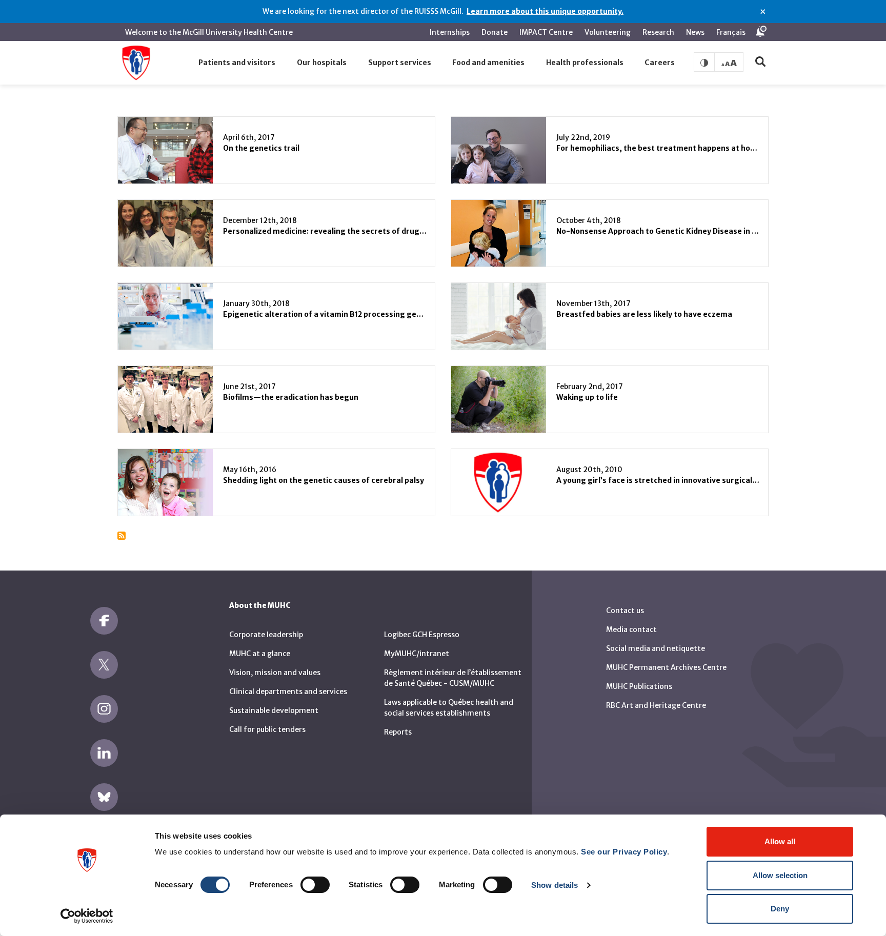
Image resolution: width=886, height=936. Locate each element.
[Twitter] (104, 665)
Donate (494, 32)
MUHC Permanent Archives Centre (666, 667)
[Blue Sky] (104, 797)
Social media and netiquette (655, 648)
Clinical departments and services (288, 691)
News (695, 32)
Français (731, 32)
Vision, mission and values (274, 672)
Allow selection (780, 875)
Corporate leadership (266, 634)
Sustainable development (273, 710)
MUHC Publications (639, 686)
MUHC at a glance (259, 653)
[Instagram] (104, 709)
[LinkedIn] (104, 753)
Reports (398, 732)
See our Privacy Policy (624, 851)
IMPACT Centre (546, 32)
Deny (780, 908)
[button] (237, 63)
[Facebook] (104, 621)
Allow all (779, 841)
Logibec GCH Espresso (421, 634)
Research (658, 32)
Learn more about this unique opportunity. (545, 11)
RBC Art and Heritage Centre (656, 705)
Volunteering (608, 32)
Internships (450, 32)
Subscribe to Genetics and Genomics (121, 536)
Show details (554, 885)
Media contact (631, 629)
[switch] (315, 885)
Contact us (625, 610)
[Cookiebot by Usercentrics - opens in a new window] (87, 916)
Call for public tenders (267, 729)
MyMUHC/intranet (416, 653)
